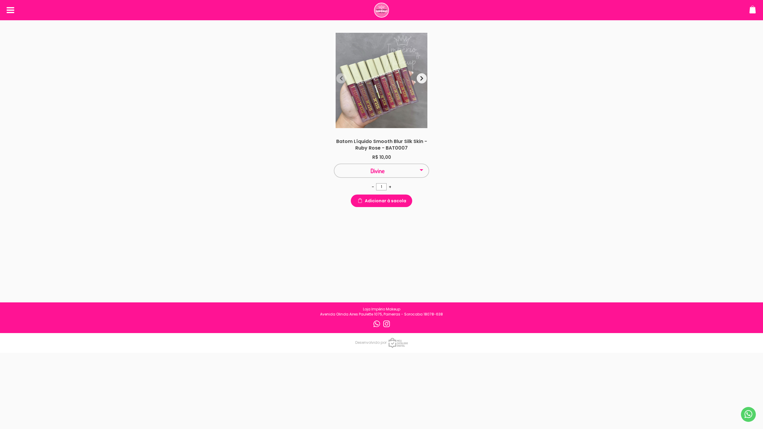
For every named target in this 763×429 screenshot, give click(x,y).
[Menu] (10, 10)
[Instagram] (386, 325)
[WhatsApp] (377, 325)
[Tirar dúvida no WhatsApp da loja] (748, 414)
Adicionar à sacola (385, 201)
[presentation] (341, 78)
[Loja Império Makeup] (381, 14)
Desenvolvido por (371, 342)
